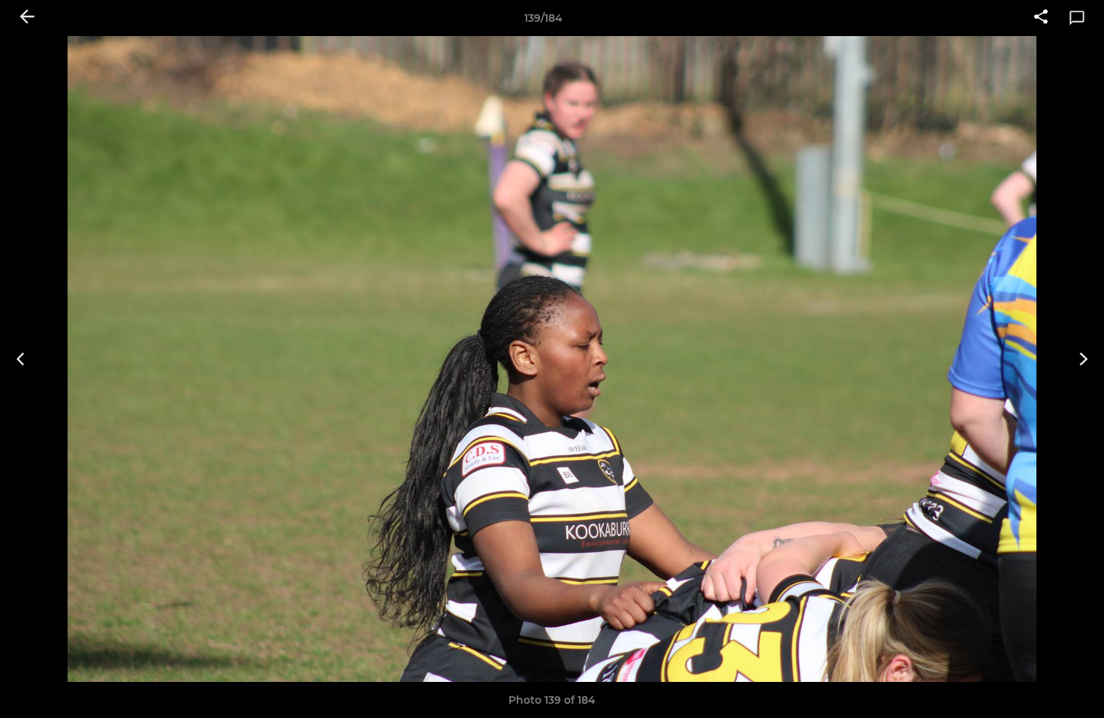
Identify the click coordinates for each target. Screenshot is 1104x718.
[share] (1041, 18)
